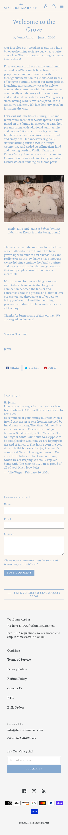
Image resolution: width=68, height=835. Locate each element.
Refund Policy (17, 678)
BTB (10, 698)
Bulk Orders (15, 707)
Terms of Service (19, 659)
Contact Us (14, 688)
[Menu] (62, 6)
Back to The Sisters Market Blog (36, 594)
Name (7, 504)
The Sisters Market (38, 823)
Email (7, 519)
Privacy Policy (17, 669)
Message (9, 534)
